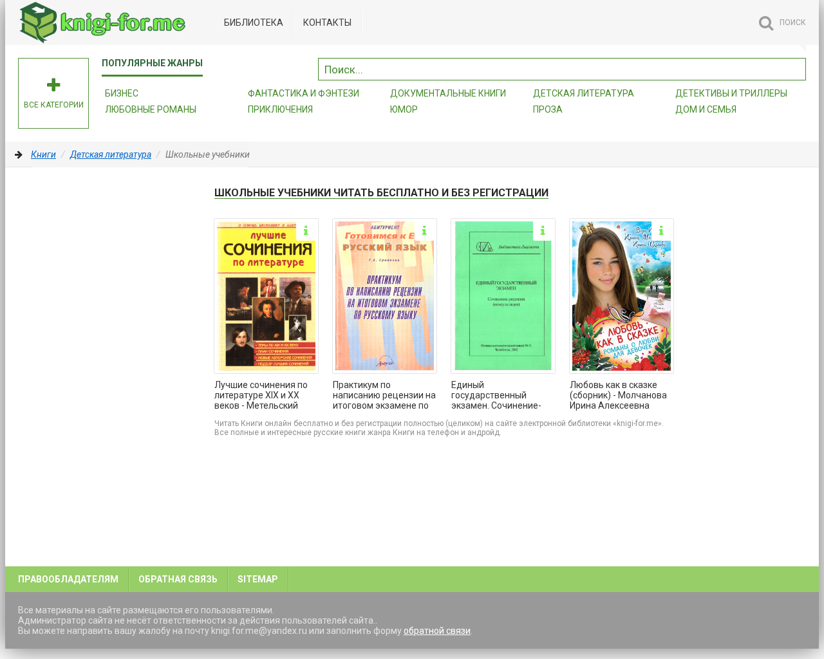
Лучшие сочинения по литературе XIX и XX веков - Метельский (261, 395)
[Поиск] (796, 67)
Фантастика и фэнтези (303, 93)
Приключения (280, 109)
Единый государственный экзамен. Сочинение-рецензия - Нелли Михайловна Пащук (496, 396)
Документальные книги (448, 93)
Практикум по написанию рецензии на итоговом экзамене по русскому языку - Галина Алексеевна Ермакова (384, 396)
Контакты (327, 22)
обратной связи (437, 631)
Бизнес (121, 93)
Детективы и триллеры (731, 93)
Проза (548, 109)
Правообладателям (68, 579)
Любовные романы (150, 109)
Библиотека (253, 22)
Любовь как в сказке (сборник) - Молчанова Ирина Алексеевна (618, 395)
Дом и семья (705, 109)
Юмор (404, 109)
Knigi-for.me (114, 22)
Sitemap (258, 579)
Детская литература (583, 93)
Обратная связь (178, 579)
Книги (43, 154)
